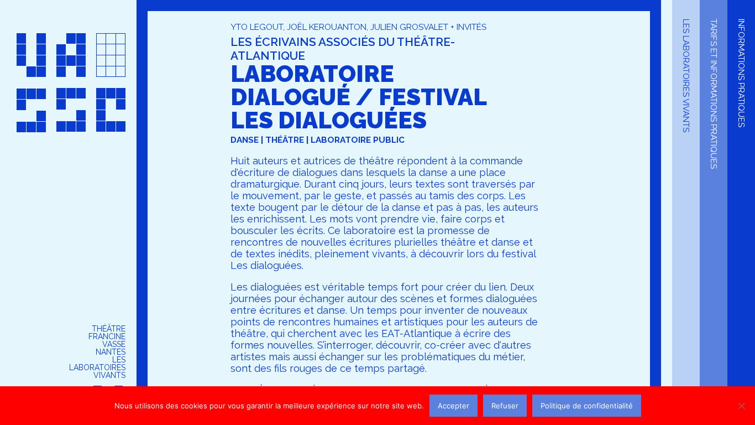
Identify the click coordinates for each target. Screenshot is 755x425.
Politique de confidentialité (587, 405)
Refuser (504, 405)
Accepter (453, 405)
